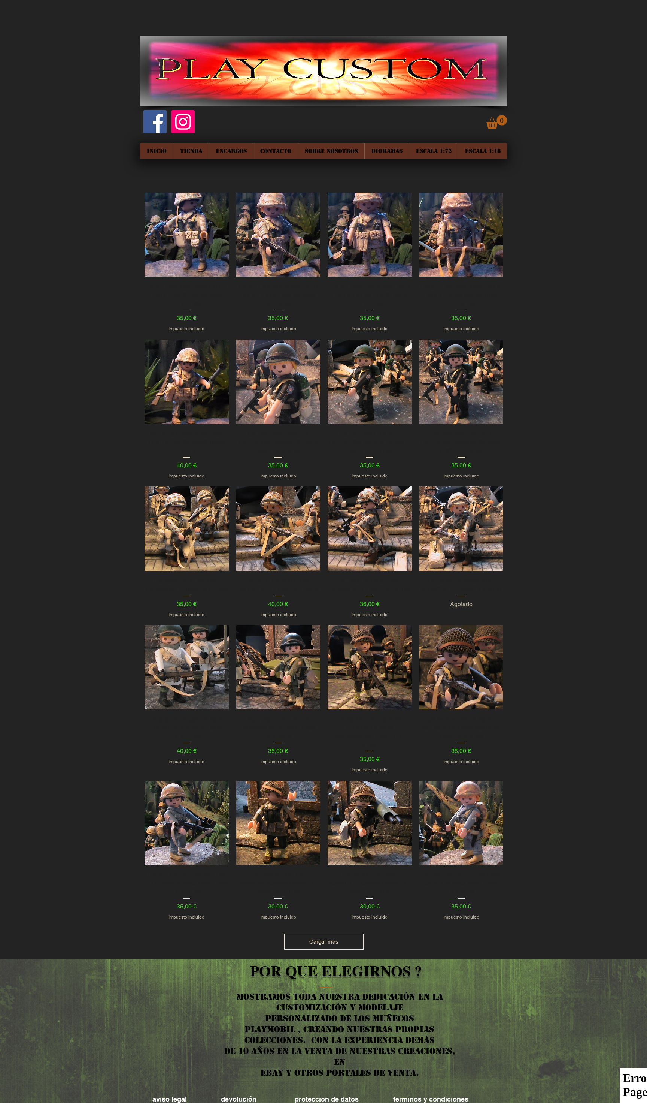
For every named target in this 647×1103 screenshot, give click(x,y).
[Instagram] (183, 121)
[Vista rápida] (187, 235)
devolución (238, 1099)
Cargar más (323, 941)
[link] (496, 122)
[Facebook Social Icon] (155, 121)
